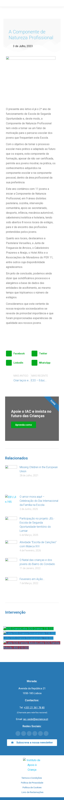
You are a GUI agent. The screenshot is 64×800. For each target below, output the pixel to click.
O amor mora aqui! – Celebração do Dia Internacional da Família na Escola (39, 501)
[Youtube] (29, 733)
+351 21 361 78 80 (34, 707)
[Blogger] (46, 733)
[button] (18, 353)
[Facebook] (18, 733)
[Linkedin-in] (34, 733)
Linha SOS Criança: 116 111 (37, 628)
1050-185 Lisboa (32, 693)
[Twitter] (23, 733)
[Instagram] (40, 733)
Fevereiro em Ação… (32, 579)
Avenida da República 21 (32, 688)
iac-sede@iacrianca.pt (35, 719)
